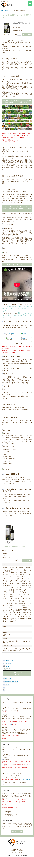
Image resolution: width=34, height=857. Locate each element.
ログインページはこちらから (17, 673)
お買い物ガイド (9, 724)
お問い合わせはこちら (17, 831)
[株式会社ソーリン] (7, 6)
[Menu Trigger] (30, 3)
